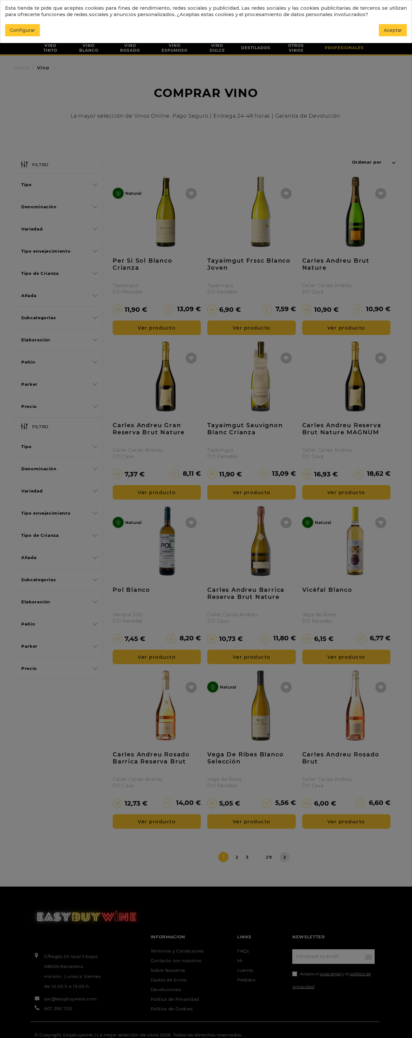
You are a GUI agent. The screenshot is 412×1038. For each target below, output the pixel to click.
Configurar (22, 30)
